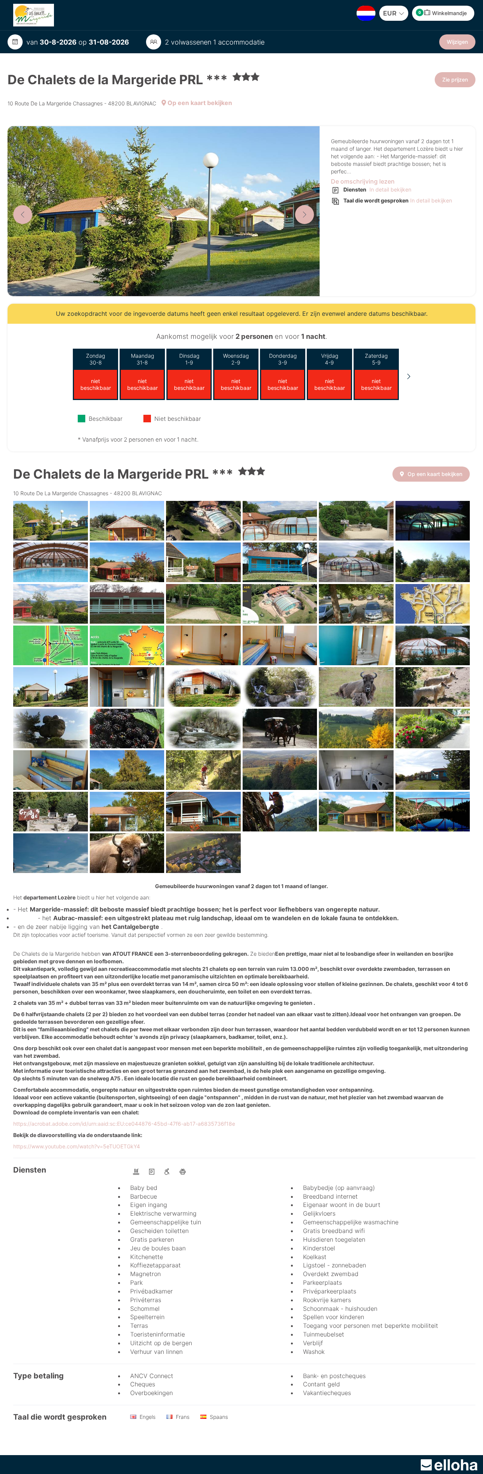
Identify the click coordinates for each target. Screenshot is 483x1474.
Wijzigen (457, 42)
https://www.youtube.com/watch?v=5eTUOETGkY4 (76, 1146)
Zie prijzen (455, 79)
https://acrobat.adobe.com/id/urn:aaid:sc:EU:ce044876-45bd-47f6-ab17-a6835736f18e (124, 1123)
